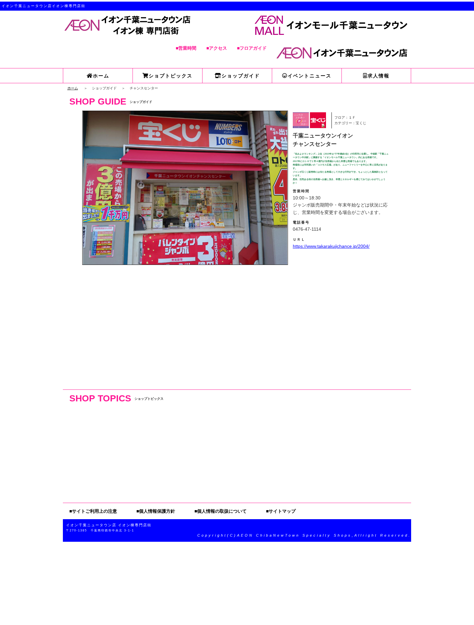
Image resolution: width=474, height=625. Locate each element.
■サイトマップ (281, 511)
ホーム (101, 75)
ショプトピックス (171, 75)
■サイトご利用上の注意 (93, 511)
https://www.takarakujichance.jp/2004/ (331, 246)
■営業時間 (186, 48)
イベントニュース (309, 75)
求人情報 (379, 75)
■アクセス (216, 48)
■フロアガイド (252, 48)
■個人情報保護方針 (155, 511)
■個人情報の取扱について (220, 511)
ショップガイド (241, 75)
